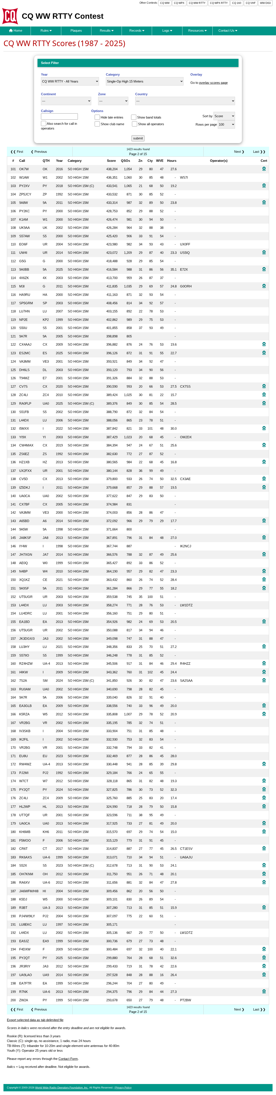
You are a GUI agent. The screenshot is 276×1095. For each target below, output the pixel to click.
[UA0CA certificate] (264, 823)
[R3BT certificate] (264, 908)
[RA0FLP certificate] (264, 404)
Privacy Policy (123, 1087)
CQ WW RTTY (197, 3)
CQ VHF (251, 3)
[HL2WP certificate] (264, 807)
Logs (166, 30)
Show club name (112, 124)
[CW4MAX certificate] (264, 445)
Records (135, 30)
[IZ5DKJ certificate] (264, 488)
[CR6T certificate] (264, 849)
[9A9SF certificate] (264, 588)
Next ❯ (240, 151)
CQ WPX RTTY (219, 3)
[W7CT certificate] (264, 781)
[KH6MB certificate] (264, 832)
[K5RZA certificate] (264, 714)
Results (105, 30)
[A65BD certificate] (264, 521)
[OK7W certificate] (264, 169)
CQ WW (164, 3)
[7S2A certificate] (264, 681)
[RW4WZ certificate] (264, 764)
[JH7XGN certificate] (264, 555)
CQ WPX (179, 3)
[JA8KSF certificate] (264, 538)
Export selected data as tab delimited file (35, 1020)
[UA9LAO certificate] (264, 975)
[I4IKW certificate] (264, 672)
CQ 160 (236, 3)
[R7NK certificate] (264, 992)
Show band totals (149, 117)
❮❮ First (16, 151)
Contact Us (226, 30)
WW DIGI (265, 3)
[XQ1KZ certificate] (264, 580)
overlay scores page (213, 82)
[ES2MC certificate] (264, 353)
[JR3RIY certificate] (264, 966)
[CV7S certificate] (264, 386)
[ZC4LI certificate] (264, 395)
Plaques (76, 30)
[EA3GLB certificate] (264, 706)
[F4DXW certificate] (264, 949)
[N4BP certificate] (264, 571)
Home (17, 30)
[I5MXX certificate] (264, 429)
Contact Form (68, 1059)
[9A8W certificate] (264, 203)
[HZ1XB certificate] (264, 462)
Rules (45, 30)
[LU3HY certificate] (264, 647)
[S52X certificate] (264, 865)
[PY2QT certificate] (264, 790)
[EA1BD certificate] (264, 622)
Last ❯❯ (259, 151)
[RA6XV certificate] (264, 882)
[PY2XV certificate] (264, 186)
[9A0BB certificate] (264, 269)
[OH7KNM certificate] (264, 874)
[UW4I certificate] (264, 253)
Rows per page (206, 124)
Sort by (207, 116)
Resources (196, 30)
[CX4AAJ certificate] (264, 344)
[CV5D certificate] (264, 479)
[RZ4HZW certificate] (264, 664)
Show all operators (151, 124)
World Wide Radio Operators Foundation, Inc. (61, 1087)
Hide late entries (112, 117)
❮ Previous (39, 151)
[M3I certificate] (264, 286)
